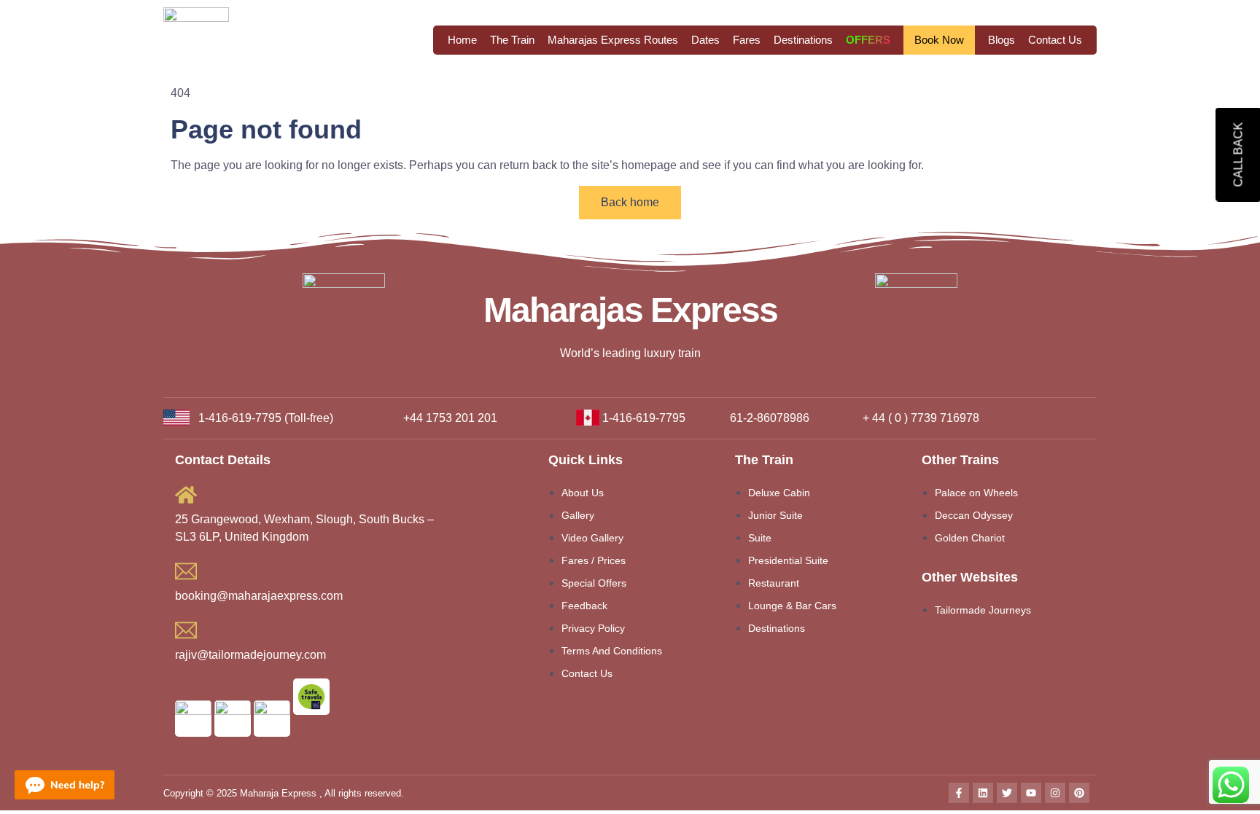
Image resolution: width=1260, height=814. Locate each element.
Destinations (803, 40)
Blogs (1001, 40)
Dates (705, 40)
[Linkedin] (983, 793)
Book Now (939, 40)
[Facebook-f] (959, 793)
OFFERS (868, 40)
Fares (747, 40)
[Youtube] (1031, 793)
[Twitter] (1007, 793)
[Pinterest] (1079, 793)
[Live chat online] (64, 784)
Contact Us (1055, 40)
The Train (512, 40)
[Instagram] (1055, 793)
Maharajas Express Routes (613, 40)
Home (462, 40)
